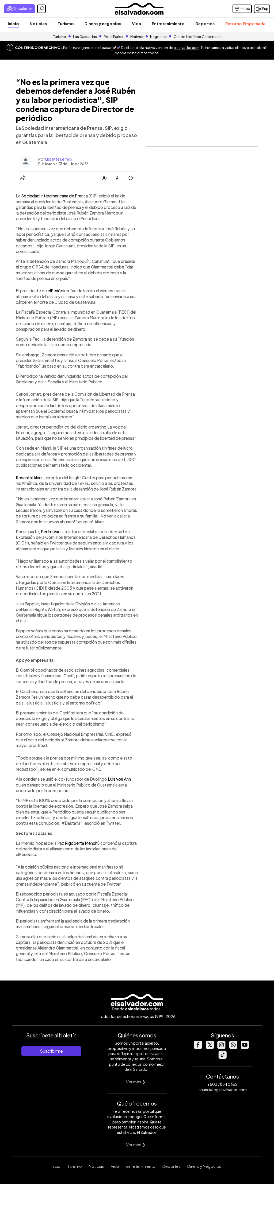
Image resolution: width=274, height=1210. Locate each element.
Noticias (38, 23)
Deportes (205, 23)
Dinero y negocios (103, 23)
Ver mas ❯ (136, 1081)
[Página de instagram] (221, 1047)
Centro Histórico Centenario (197, 36)
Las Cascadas (85, 36)
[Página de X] (209, 1047)
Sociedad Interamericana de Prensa (54, 195)
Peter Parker (114, 36)
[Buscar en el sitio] (41, 9)
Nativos (136, 36)
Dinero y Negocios (204, 1166)
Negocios (158, 36)
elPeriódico (58, 290)
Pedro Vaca (52, 531)
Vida (136, 23)
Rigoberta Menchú (82, 843)
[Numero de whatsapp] (233, 1047)
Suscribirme (51, 1051)
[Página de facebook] (197, 1047)
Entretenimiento (168, 23)
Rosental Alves (30, 477)
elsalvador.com (186, 47)
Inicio (13, 23)
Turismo (66, 23)
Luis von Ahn (119, 778)
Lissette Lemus (58, 159)
